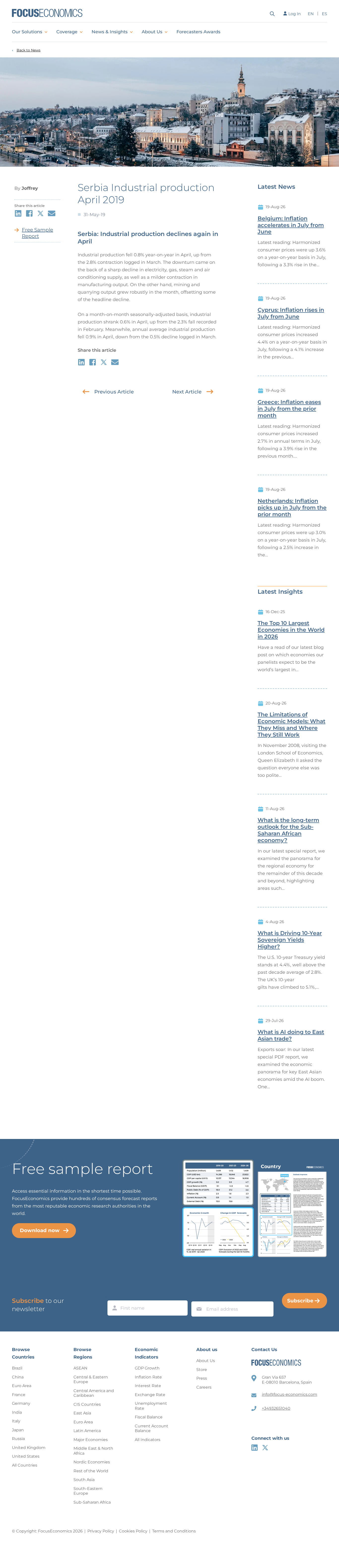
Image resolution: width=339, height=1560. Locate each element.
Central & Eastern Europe (90, 1379)
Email (197, 1296)
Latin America (87, 1430)
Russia (18, 1438)
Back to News (28, 50)
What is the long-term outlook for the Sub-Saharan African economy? (288, 830)
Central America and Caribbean (93, 1393)
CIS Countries (87, 1404)
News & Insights (110, 32)
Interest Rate (148, 1385)
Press (201, 1378)
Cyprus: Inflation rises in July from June (291, 313)
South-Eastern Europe (87, 1491)
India (17, 1412)
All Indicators (147, 1439)
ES (324, 13)
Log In (294, 13)
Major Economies (90, 1439)
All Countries (24, 1465)
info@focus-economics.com (289, 1394)
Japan (18, 1430)
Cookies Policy (133, 1531)
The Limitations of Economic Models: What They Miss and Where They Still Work (291, 724)
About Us (152, 32)
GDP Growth (147, 1368)
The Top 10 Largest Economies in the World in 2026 (291, 630)
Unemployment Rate (151, 1406)
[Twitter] (265, 1447)
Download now (40, 1230)
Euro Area (21, 1385)
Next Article (187, 392)
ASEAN (80, 1368)
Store (201, 1369)
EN (311, 13)
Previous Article (114, 392)
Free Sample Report (37, 233)
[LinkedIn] (254, 1447)
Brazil (17, 1368)
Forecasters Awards (198, 32)
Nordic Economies (91, 1462)
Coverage (66, 32)
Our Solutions (27, 32)
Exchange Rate (150, 1394)
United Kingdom (28, 1447)
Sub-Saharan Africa (92, 1502)
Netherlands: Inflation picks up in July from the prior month (292, 508)
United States (25, 1456)
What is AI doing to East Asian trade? (291, 1035)
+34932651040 (276, 1408)
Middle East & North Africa (93, 1451)
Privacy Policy (100, 1531)
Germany (21, 1403)
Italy (16, 1421)
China (18, 1377)
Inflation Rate (148, 1377)
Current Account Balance (151, 1428)
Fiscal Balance (149, 1417)
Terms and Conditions (174, 1531)
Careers (203, 1387)
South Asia (84, 1479)
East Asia (82, 1413)
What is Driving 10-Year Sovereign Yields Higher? (290, 940)
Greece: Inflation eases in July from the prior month (289, 409)
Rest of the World (90, 1471)
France (18, 1394)
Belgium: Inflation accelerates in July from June (291, 225)
